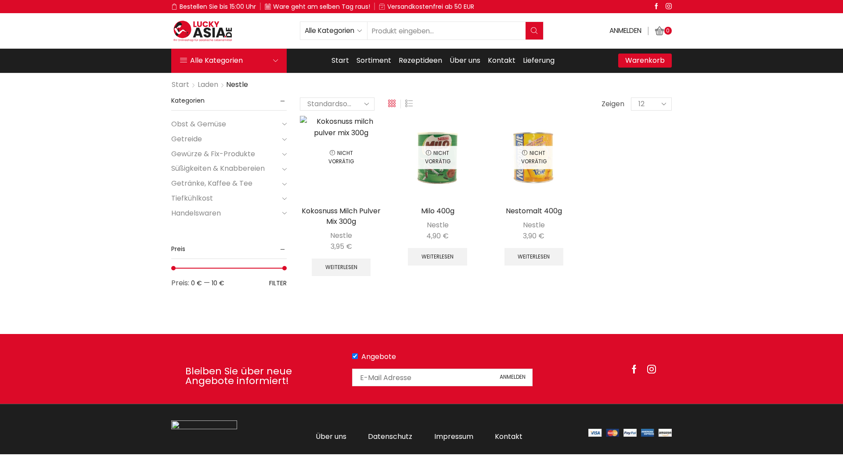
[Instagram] (669, 6)
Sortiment (374, 60)
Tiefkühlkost (192, 198)
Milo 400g (437, 211)
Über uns (465, 60)
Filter (278, 283)
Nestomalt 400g (534, 211)
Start (340, 60)
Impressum (453, 436)
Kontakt (501, 60)
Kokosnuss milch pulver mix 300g (341, 216)
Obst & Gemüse (198, 124)
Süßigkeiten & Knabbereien (218, 168)
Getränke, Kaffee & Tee (211, 183)
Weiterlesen (341, 267)
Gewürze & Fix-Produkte (213, 154)
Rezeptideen (420, 60)
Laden (208, 84)
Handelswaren (196, 213)
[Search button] (534, 31)
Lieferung (539, 60)
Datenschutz (390, 436)
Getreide (186, 139)
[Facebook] (656, 6)
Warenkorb (645, 60)
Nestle (341, 235)
